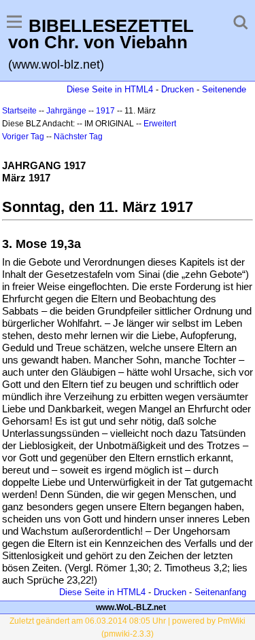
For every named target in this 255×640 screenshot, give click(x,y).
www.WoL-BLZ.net (131, 607)
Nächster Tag (78, 136)
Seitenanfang (220, 592)
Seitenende (224, 89)
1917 (105, 110)
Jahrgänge (66, 110)
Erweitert (159, 123)
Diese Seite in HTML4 (110, 89)
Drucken (177, 89)
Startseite (19, 110)
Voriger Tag (23, 136)
